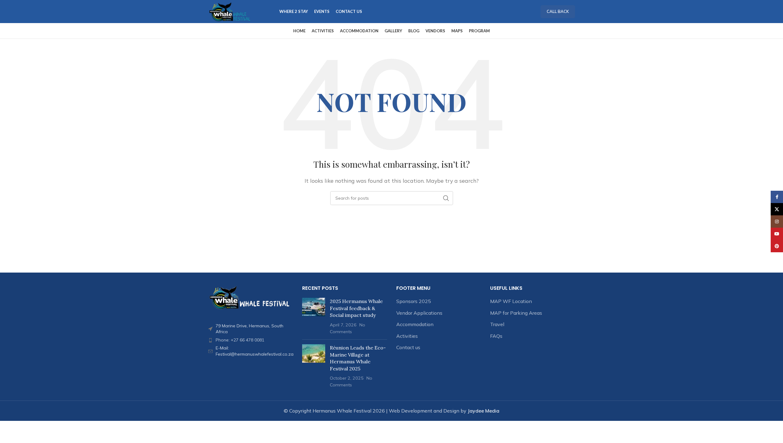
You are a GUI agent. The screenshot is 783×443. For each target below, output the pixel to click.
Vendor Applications (419, 313)
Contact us (408, 347)
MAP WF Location (511, 301)
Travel (497, 324)
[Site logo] (230, 11)
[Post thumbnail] (313, 316)
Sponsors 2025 (413, 301)
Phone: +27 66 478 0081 (240, 340)
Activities (407, 336)
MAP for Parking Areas (516, 313)
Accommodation (414, 324)
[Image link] (250, 297)
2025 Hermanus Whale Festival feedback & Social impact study (356, 308)
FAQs (496, 336)
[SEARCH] (446, 198)
